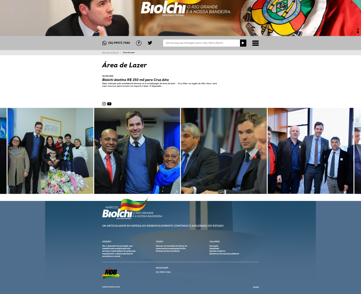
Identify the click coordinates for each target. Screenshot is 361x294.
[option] (180, 18)
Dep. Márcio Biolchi (110, 53)
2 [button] (358, 32)
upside (256, 287)
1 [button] (358, 30)
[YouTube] (109, 104)
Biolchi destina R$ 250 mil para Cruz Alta (135, 80)
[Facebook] (138, 43)
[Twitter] (150, 43)
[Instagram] (104, 104)
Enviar (243, 43)
